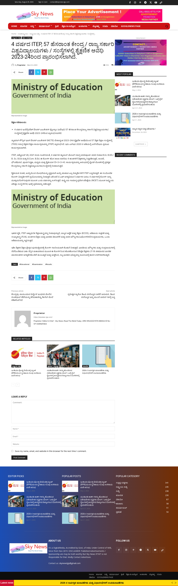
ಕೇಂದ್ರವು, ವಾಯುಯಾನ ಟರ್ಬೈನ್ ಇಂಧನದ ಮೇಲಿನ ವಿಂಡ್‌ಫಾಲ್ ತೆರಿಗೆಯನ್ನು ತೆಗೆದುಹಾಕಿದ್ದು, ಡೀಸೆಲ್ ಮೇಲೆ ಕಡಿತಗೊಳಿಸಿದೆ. (32, 297)
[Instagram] (135, 2)
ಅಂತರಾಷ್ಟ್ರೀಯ (23, 34)
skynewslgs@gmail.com (70, 563)
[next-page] (17, 385)
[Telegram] (145, 2)
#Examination (37, 264)
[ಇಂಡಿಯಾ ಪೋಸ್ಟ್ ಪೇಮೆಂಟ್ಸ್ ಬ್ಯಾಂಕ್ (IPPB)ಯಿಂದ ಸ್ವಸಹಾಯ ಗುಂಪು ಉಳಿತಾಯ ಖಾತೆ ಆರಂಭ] (27, 356)
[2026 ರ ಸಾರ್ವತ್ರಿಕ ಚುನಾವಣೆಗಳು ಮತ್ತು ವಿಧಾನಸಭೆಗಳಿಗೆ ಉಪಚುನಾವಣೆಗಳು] (98, 356)
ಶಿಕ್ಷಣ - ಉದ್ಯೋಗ (27, 38)
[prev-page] (13, 385)
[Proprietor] (13, 65)
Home (13, 34)
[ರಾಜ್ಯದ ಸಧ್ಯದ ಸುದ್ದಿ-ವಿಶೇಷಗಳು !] (122, 133)
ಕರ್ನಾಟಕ (85, 366)
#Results (48, 264)
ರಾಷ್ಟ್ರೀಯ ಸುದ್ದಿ (34, 34)
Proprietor (21, 65)
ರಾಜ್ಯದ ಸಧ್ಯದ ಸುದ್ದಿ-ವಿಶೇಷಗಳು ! (143, 129)
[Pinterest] (140, 2)
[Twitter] (150, 2)
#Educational (24, 264)
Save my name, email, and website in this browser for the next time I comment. (50, 451)
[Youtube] (156, 2)
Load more (139, 144)
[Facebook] (130, 2)
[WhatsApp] (50, 72)
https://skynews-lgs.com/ (43, 317)
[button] (166, 26)
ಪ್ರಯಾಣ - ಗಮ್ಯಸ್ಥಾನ (53, 366)
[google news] (161, 2)
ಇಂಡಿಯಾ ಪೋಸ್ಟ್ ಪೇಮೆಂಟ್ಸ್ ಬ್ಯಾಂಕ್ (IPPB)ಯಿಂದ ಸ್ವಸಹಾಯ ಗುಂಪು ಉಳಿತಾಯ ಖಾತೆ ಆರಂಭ (26, 372)
